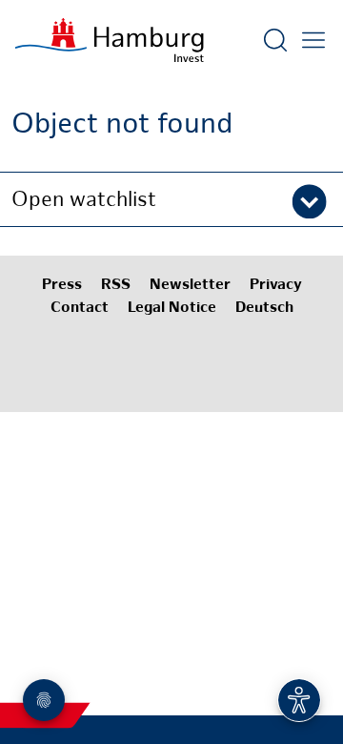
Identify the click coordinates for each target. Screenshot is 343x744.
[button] (171, 199)
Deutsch (264, 308)
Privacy (276, 286)
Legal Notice (172, 308)
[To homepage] (109, 40)
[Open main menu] (313, 40)
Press (62, 286)
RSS (116, 286)
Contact (79, 308)
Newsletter (190, 286)
